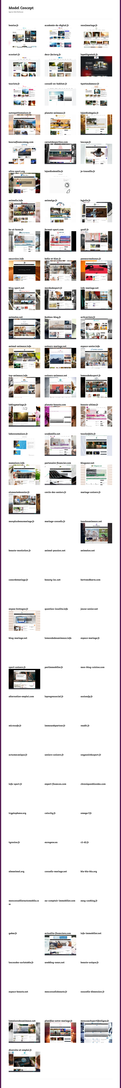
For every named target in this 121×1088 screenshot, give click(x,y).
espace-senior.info (90, 346)
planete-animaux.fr (55, 112)
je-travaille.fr (88, 171)
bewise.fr (13, 25)
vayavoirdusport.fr (91, 754)
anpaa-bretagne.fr (18, 608)
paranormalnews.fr (91, 258)
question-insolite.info (56, 608)
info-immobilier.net (91, 933)
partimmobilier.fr (54, 667)
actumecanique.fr (18, 754)
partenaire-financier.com (58, 462)
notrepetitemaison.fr (20, 112)
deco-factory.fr (53, 54)
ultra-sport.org (17, 171)
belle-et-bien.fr (53, 258)
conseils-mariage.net (56, 871)
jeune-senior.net (89, 608)
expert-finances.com (55, 783)
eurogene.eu (51, 842)
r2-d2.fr (85, 842)
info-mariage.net (90, 287)
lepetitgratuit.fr (89, 54)
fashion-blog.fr (53, 317)
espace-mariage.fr (90, 637)
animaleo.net (16, 317)
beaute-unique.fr (90, 962)
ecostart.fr (14, 54)
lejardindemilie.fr (54, 171)
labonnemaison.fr (18, 433)
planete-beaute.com (55, 404)
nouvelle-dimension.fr (92, 991)
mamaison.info (17, 462)
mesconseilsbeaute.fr (56, 991)
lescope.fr (86, 141)
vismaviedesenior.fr (19, 492)
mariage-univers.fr (91, 492)
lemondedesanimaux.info (58, 637)
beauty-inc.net (52, 579)
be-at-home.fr (16, 229)
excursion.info (16, 258)
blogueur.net (87, 462)
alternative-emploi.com (21, 696)
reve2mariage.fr (89, 25)
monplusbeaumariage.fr (21, 521)
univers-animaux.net (56, 375)
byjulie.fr (85, 200)
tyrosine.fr (14, 842)
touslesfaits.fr (88, 433)
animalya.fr (51, 200)
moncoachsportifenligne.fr (95, 1020)
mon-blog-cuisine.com (92, 667)
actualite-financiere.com (58, 933)
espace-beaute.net (18, 991)
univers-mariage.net (55, 346)
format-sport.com (54, 229)
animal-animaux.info (20, 346)
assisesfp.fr (87, 696)
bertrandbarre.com (90, 579)
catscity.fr (50, 813)
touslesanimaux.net (91, 521)
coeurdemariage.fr (18, 579)
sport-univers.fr (17, 667)
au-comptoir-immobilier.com (60, 900)
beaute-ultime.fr (89, 404)
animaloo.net (88, 550)
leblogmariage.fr (17, 404)
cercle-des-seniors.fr (55, 492)
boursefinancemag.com (21, 141)
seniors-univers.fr (54, 754)
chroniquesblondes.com (93, 783)
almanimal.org (16, 871)
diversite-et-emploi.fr (20, 1049)
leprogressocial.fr (54, 696)
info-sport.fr (15, 783)
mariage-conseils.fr (55, 521)
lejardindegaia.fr (90, 112)
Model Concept (21, 7)
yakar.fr (13, 933)
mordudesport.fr (53, 287)
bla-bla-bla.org (89, 871)
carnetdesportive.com (56, 141)
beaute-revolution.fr (20, 550)
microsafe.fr (15, 725)
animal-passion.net (55, 550)
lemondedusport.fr (91, 375)
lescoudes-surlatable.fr (21, 962)
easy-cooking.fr (89, 900)
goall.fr (85, 229)
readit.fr (85, 725)
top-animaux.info (18, 375)
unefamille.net (52, 433)
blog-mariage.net (18, 637)
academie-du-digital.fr (57, 25)
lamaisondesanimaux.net (22, 1020)
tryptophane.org (17, 813)
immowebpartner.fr (55, 725)
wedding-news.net (54, 962)
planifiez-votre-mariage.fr (58, 1020)
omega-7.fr (86, 813)
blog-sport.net (16, 287)
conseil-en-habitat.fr (56, 83)
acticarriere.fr (88, 317)
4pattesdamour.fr (90, 83)
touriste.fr (14, 83)
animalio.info (16, 200)
